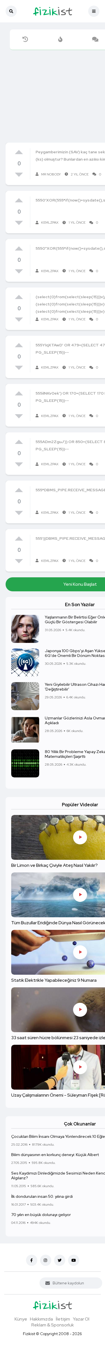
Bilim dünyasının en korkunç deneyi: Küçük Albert (55, 1154)
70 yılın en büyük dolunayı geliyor (41, 1214)
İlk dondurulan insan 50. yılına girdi (42, 1196)
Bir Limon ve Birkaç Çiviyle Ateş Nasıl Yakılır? (54, 865)
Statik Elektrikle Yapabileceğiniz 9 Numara (54, 980)
